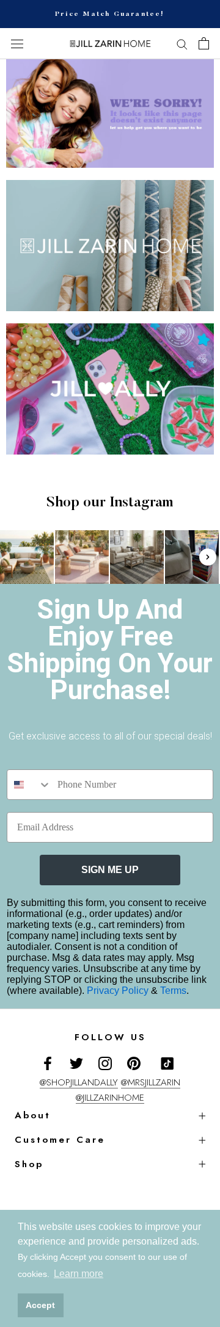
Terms (173, 990)
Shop (29, 1164)
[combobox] (29, 784)
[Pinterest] (134, 1062)
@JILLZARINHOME (110, 1097)
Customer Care (60, 1139)
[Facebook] (47, 1062)
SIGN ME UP (110, 870)
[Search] (182, 43)
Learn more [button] (78, 1273)
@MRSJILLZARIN (150, 1082)
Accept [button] (40, 1305)
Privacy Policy (119, 990)
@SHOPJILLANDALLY (79, 1082)
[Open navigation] (17, 44)
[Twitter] (76, 1062)
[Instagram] (105, 1062)
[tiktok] (167, 1063)
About (33, 1115)
